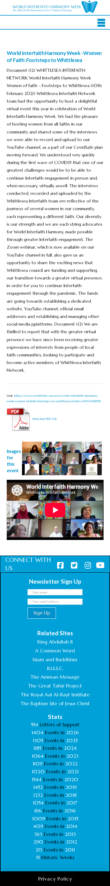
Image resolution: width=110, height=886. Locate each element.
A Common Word (55, 650)
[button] (101, 23)
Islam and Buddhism (55, 659)
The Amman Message (55, 677)
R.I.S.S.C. (55, 668)
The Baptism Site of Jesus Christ (55, 703)
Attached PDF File (44, 419)
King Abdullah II (55, 642)
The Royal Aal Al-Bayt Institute (55, 694)
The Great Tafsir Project (55, 686)
